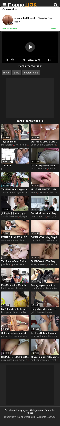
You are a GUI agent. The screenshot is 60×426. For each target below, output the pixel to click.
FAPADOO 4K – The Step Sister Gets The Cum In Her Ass (45, 261)
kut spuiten (51, 288)
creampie (48, 144)
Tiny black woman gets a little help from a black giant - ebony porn (15, 189)
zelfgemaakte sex (46, 336)
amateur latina (31, 72)
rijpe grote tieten (27, 216)
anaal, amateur (38, 264)
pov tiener (6, 264)
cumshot (35, 240)
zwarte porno (8, 192)
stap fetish (36, 168)
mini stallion (7, 144)
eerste (51, 168)
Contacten (50, 410)
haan (49, 312)
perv (45, 168)
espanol (8, 312)
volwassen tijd (45, 192)
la (2, 312)
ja (2, 168)
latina (16, 72)
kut (55, 192)
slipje (33, 336)
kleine (29, 264)
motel (6, 72)
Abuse (30, 412)
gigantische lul (23, 192)
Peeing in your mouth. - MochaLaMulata (45, 285)
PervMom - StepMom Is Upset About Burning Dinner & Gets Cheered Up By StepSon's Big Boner (15, 285)
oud (33, 360)
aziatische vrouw (9, 216)
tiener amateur (43, 360)
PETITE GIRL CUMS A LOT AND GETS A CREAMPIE (15, 237)
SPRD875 (6, 165)
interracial (41, 312)
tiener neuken (26, 240)
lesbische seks (27, 336)
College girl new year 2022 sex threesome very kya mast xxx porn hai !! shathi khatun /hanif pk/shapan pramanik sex (15, 333)
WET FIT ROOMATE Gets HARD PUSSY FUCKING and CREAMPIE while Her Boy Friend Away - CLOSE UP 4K (45, 141)
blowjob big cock (24, 288)
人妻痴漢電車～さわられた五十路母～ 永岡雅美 (15, 213)
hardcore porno (38, 216)
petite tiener (18, 264)
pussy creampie (49, 240)
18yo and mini (8, 141)
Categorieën (36, 410)
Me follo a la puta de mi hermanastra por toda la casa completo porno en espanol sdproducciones (15, 309)
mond (34, 288)
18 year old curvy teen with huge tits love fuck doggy (45, 357)
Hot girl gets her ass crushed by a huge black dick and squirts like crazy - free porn (45, 309)
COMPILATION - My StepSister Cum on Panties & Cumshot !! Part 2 (45, 237)
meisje (4, 336)
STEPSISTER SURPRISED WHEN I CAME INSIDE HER (15, 357)
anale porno (37, 144)
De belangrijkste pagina (16, 410)
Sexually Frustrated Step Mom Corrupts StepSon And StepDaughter (45, 213)
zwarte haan (20, 144)
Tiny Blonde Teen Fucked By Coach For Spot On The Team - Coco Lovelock (15, 261)
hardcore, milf (8, 288)
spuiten (41, 288)
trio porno (14, 336)
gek (33, 312)
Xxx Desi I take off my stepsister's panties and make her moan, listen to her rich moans (45, 333)
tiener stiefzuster (22, 312)
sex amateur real (9, 240)
